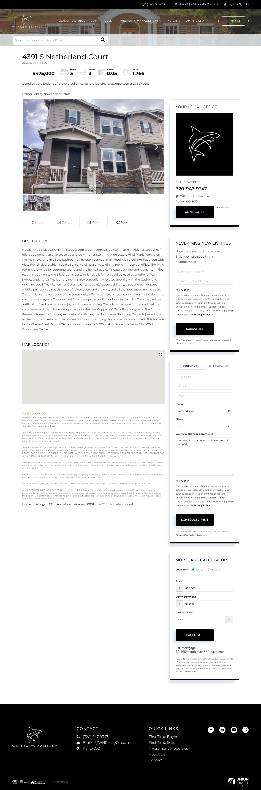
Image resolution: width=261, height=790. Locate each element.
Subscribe (194, 328)
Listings (39, 504)
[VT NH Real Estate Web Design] (238, 782)
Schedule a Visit (219, 366)
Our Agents (222, 207)
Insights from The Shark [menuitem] (188, 20)
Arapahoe (64, 504)
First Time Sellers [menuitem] (163, 743)
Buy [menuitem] (94, 20)
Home (26, 504)
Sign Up (244, 4)
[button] (103, 40)
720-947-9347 (191, 189)
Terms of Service (192, 535)
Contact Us (195, 212)
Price (179, 581)
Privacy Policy (202, 314)
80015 (91, 504)
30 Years (200, 569)
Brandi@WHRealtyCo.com (198, 4)
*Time (179, 419)
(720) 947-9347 (157, 4)
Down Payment (186, 596)
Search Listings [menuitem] (71, 20)
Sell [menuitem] (108, 20)
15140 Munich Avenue (103, 752)
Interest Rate (184, 612)
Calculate (195, 635)
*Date (179, 404)
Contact (233, 21)
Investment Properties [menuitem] (168, 748)
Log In (231, 4)
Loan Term (182, 569)
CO (51, 504)
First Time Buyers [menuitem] (164, 737)
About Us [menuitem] (157, 754)
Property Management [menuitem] (139, 20)
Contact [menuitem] (156, 760)
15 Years (216, 569)
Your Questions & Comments (194, 434)
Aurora (79, 504)
